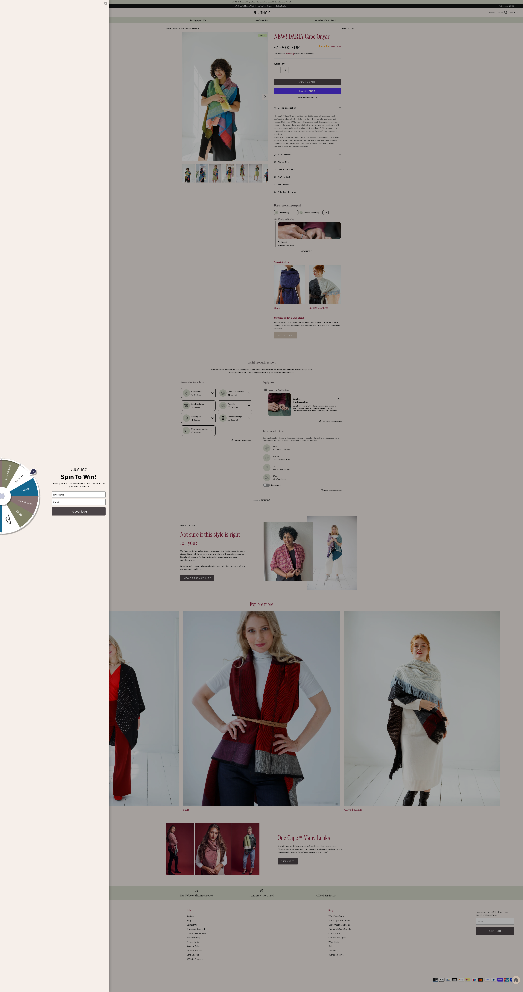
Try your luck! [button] (79, 511)
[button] (516, 980)
